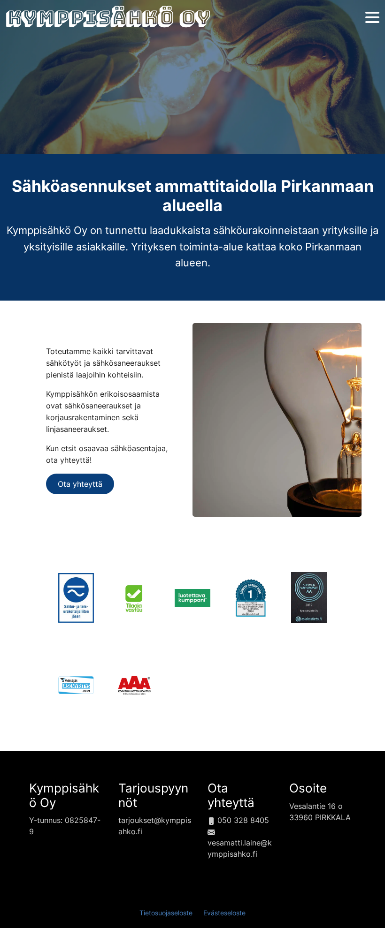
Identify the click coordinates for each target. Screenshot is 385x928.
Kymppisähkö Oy (64, 795)
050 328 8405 (242, 820)
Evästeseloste (224, 913)
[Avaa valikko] (372, 18)
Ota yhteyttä (80, 484)
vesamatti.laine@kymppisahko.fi (240, 848)
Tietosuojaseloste (165, 913)
